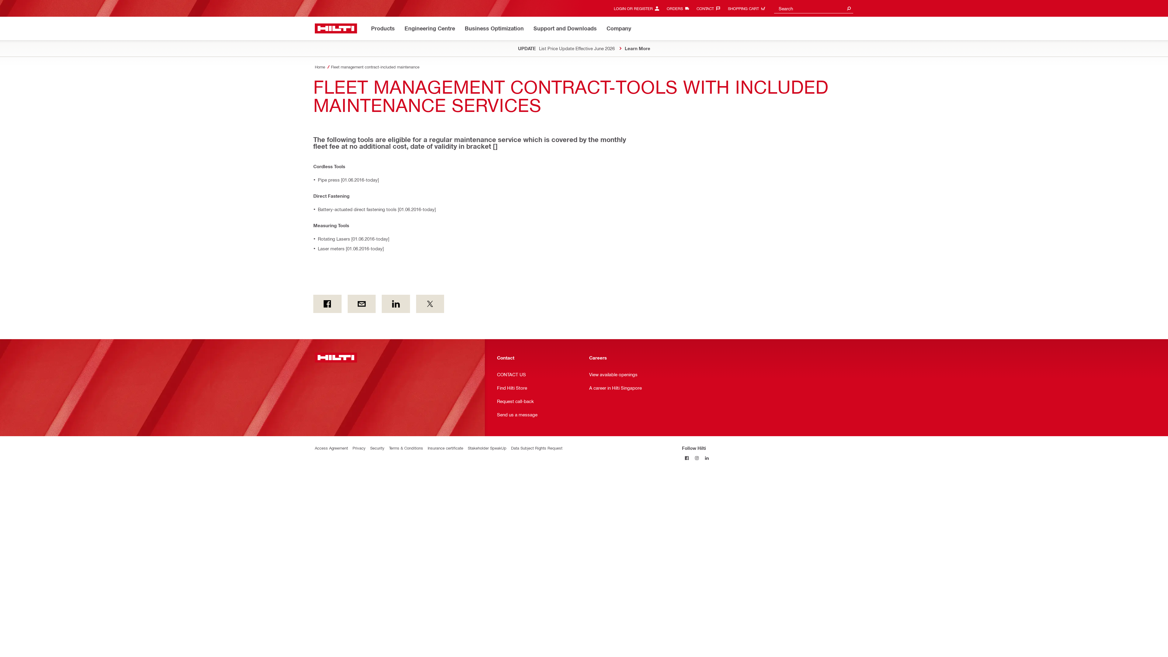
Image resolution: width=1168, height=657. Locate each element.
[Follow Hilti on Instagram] (697, 458)
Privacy (359, 448)
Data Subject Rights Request (536, 448)
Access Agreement (331, 448)
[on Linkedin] (396, 304)
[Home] (336, 28)
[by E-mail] (362, 304)
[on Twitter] (430, 304)
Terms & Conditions (406, 448)
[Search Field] (849, 8)
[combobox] (813, 8)
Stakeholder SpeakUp (487, 448)
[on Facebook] (327, 304)
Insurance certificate (445, 448)
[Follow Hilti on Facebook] (687, 458)
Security (377, 448)
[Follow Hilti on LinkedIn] (707, 458)
